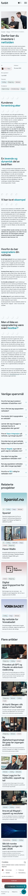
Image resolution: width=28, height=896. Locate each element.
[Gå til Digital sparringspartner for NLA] (14, 569)
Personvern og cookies (5, 892)
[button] (15, 886)
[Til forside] (7, 3)
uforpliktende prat (14, 374)
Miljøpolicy (14, 891)
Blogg (8, 31)
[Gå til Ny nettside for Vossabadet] (14, 606)
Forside (3, 31)
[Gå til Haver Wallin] (14, 533)
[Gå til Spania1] (14, 500)
